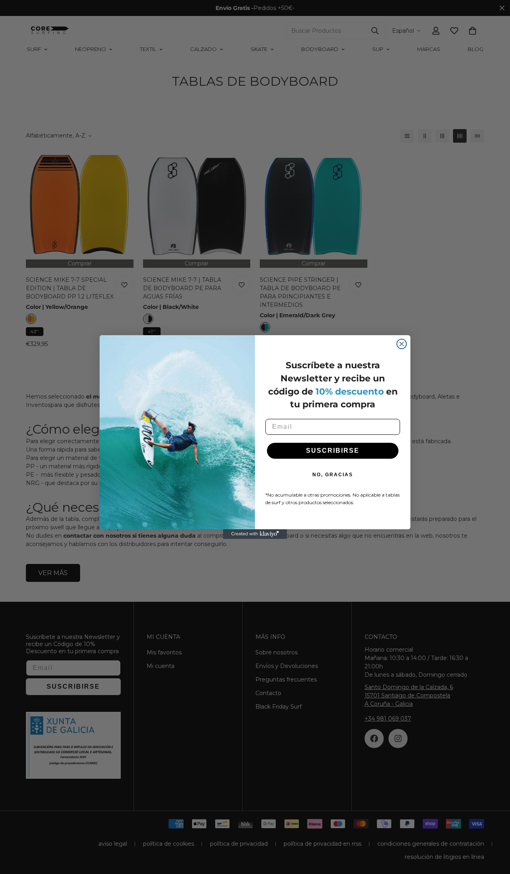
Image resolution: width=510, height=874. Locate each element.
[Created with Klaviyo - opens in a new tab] (255, 534)
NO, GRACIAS (332, 474)
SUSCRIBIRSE (332, 450)
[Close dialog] (401, 344)
